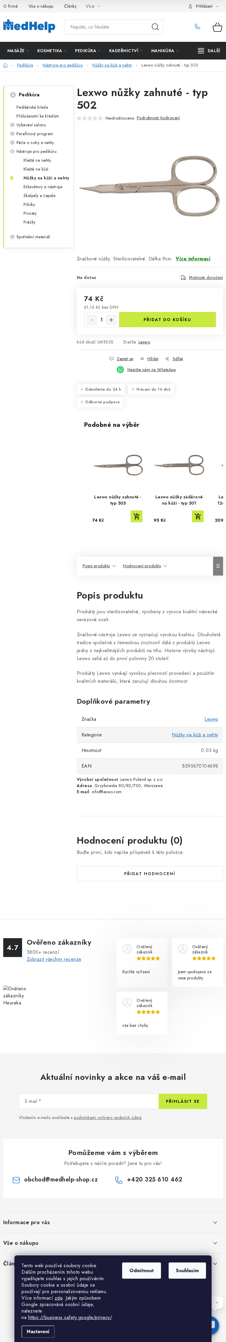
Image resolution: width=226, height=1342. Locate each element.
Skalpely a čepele (40, 196)
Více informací (193, 258)
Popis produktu (96, 566)
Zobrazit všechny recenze (54, 959)
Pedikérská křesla (32, 107)
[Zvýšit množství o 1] (111, 320)
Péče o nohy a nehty (35, 143)
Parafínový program (34, 134)
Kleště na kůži (36, 169)
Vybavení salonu (31, 125)
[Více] (209, 51)
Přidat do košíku (167, 320)
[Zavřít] (216, 1302)
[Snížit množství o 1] (92, 320)
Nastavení (38, 1331)
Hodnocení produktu (142, 566)
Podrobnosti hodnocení (158, 118)
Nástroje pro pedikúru (36, 151)
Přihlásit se (183, 1101)
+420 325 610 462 (199, 27)
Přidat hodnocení (149, 874)
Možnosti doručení (206, 277)
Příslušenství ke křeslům (37, 116)
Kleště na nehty (37, 160)
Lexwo (144, 342)
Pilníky (29, 204)
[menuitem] (18, 51)
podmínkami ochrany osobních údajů (108, 1117)
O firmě (10, 6)
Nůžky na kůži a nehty (46, 178)
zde (59, 1298)
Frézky (30, 222)
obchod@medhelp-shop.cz (61, 1179)
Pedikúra (29, 94)
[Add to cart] (136, 516)
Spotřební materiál (33, 237)
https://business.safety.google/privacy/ (70, 1317)
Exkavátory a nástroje (43, 187)
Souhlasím (187, 1270)
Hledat (155, 27)
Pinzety (30, 213)
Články (70, 6)
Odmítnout (141, 1270)
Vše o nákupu (41, 6)
